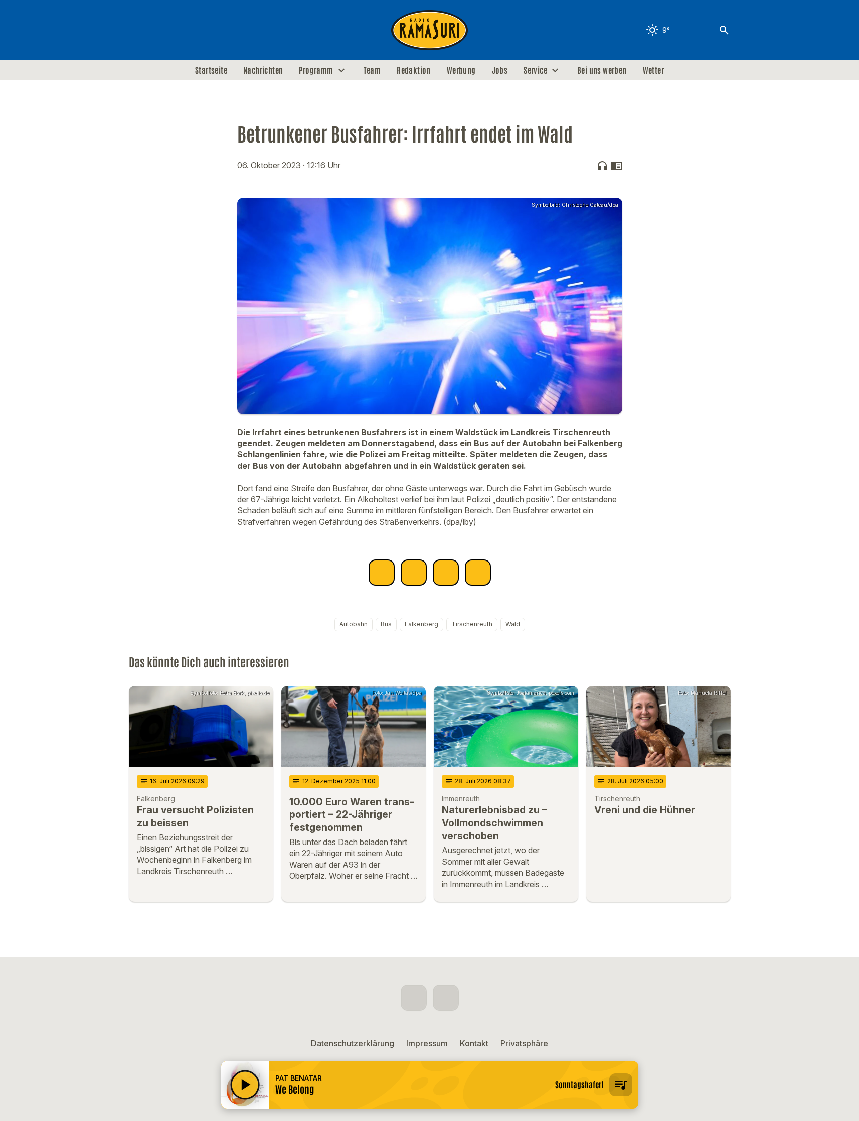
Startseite (211, 70)
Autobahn (353, 624)
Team (372, 70)
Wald (512, 624)
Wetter (653, 70)
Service (535, 70)
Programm (316, 70)
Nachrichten (263, 70)
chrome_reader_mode (616, 166)
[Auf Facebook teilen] (382, 572)
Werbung (461, 70)
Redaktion (414, 70)
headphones (602, 166)
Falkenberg (421, 624)
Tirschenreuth (471, 624)
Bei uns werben (602, 70)
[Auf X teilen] (414, 572)
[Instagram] (159, 30)
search (724, 30)
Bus (386, 624)
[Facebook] (139, 30)
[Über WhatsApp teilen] (446, 572)
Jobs (500, 70)
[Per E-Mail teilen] (478, 572)
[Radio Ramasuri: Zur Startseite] (430, 30)
